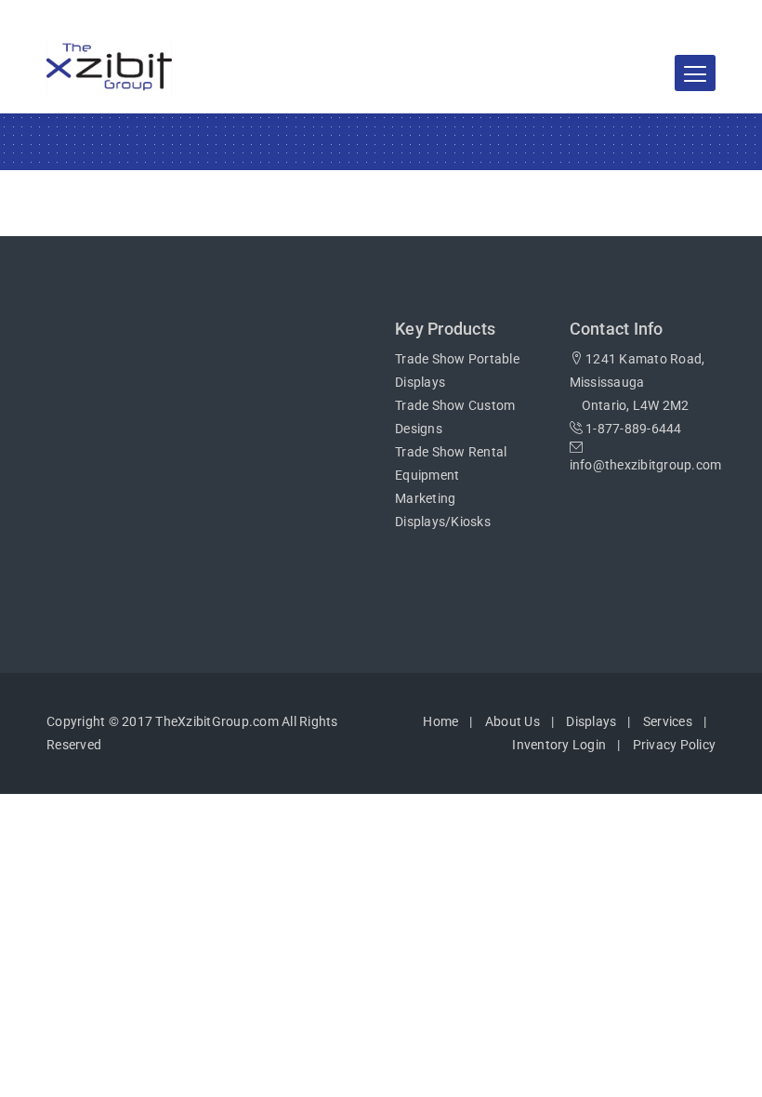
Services (667, 721)
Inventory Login (559, 744)
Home (440, 721)
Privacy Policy (674, 744)
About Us (512, 721)
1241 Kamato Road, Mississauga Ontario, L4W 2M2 (637, 382)
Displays (591, 721)
